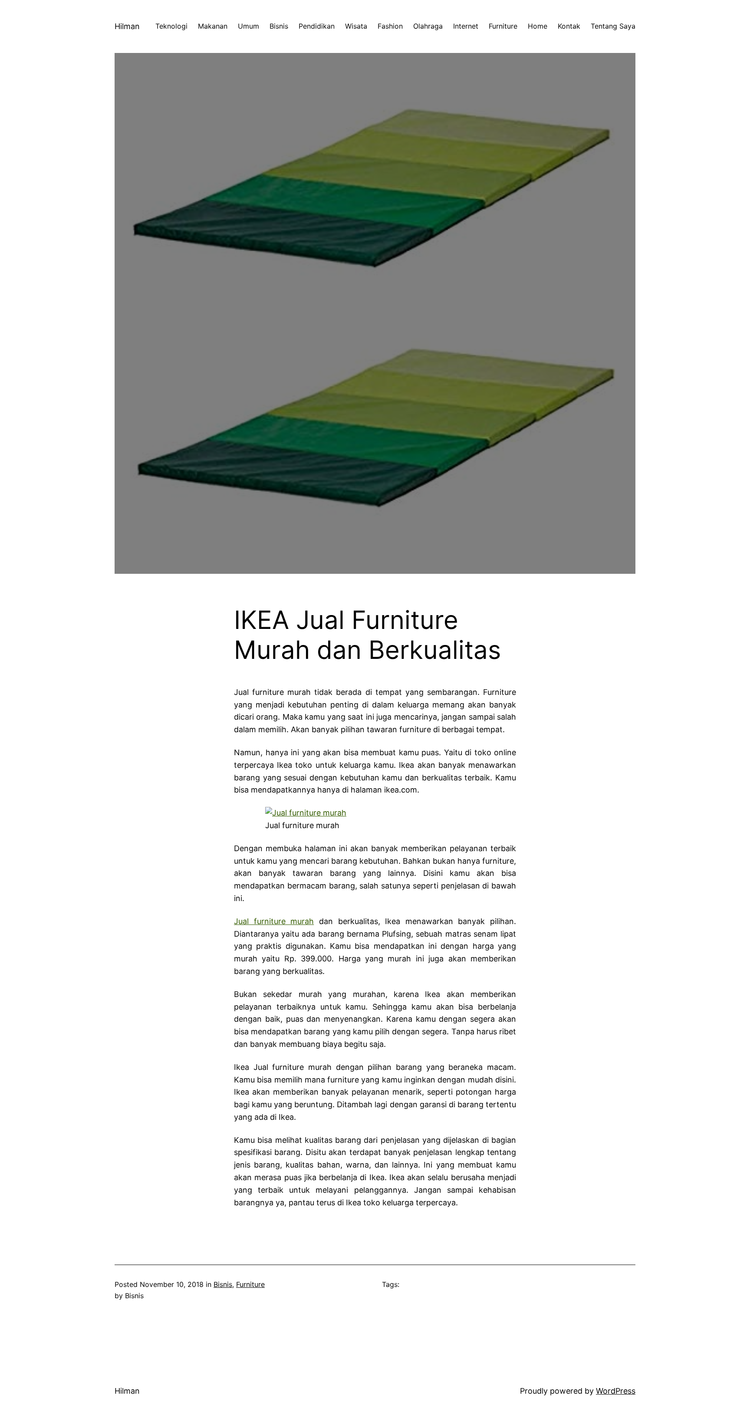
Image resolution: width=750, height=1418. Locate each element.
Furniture (250, 1284)
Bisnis (223, 1284)
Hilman (127, 26)
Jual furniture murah (274, 921)
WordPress (615, 1390)
